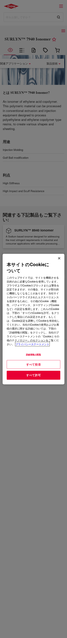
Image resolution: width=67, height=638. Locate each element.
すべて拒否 (33, 364)
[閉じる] (59, 258)
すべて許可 (33, 375)
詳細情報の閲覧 (33, 354)
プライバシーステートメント (32, 344)
